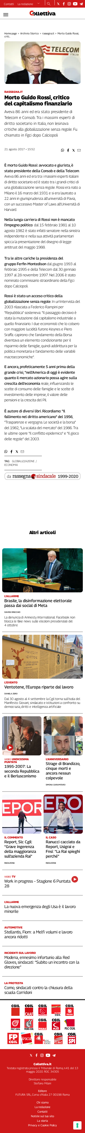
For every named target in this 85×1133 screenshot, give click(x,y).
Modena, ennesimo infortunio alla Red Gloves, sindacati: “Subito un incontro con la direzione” (41, 962)
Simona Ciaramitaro (55, 784)
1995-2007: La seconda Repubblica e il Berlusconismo (21, 771)
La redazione (25, 4)
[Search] (48, 4)
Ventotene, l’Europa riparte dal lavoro (38, 687)
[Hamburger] (5, 14)
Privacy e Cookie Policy (42, 1125)
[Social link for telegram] (81, 3)
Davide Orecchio (12, 612)
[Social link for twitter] (58, 3)
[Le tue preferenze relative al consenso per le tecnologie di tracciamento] (77, 1125)
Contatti (9, 4)
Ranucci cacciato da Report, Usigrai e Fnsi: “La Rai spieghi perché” (63, 849)
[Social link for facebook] (63, 3)
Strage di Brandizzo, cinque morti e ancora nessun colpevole (63, 770)
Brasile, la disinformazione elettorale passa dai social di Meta (38, 603)
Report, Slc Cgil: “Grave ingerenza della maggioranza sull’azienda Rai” (20, 849)
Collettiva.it (42, 1064)
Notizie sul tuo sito (42, 1116)
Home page (10, 33)
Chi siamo (43, 1102)
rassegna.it (48, 33)
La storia (42, 1120)
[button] (62, 150)
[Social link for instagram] (69, 3)
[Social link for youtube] (75, 3)
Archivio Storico (29, 33)
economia (11, 465)
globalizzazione (23, 461)
